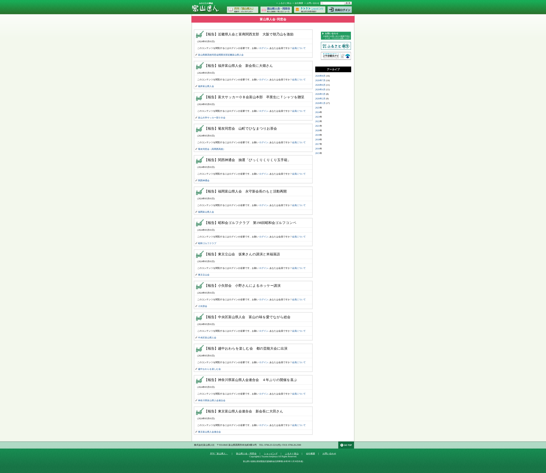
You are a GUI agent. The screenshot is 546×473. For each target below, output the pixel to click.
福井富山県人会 (206, 86)
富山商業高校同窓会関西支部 (213, 55)
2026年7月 (320, 80)
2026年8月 (320, 76)
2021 (317, 126)
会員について (299, 48)
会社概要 (299, 3)
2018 (317, 139)
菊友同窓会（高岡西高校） (211, 149)
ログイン (263, 48)
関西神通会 (203, 180)
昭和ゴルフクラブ (207, 243)
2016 (317, 148)
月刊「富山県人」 (219, 453)
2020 (317, 130)
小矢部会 (202, 306)
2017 (317, 144)
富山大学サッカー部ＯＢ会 (211, 117)
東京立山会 (203, 275)
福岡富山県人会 (206, 212)
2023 (317, 117)
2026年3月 (320, 94)
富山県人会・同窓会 (246, 453)
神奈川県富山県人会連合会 (211, 400)
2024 (317, 112)
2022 (317, 121)
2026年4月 (320, 89)
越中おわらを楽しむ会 (209, 369)
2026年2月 (320, 98)
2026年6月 (320, 85)
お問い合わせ (313, 3)
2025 (317, 107)
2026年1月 (320, 103)
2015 (317, 153)
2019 (317, 135)
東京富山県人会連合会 (209, 432)
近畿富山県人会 (236, 55)
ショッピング (271, 453)
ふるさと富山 (285, 3)
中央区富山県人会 (207, 337)
